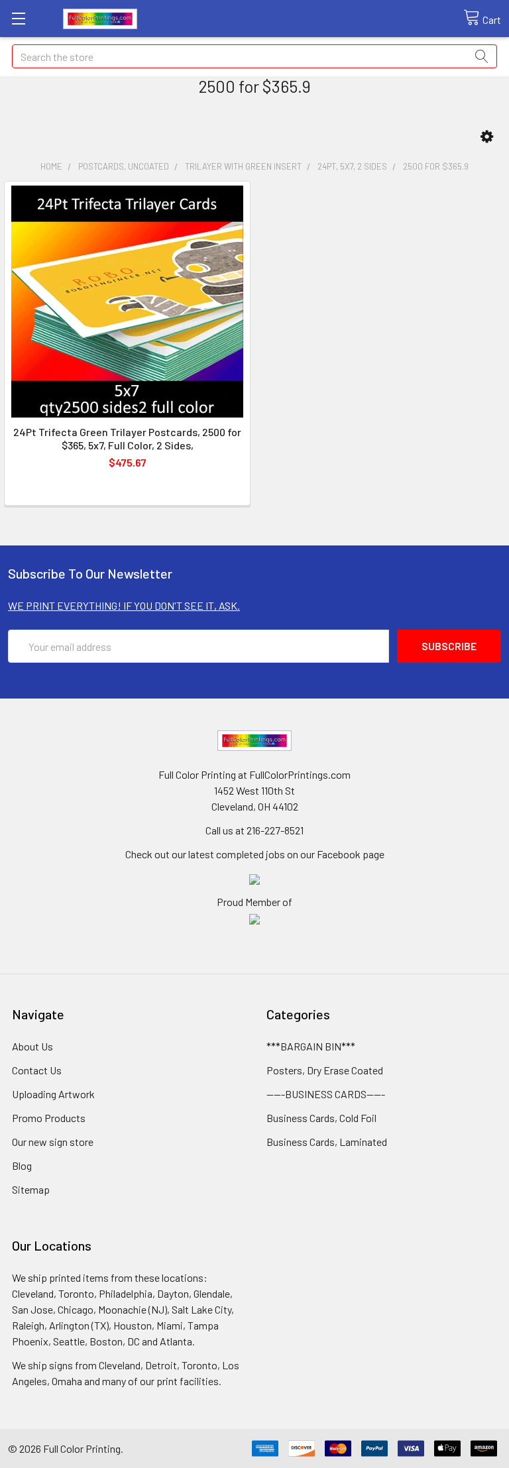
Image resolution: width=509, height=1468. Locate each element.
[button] (487, 136)
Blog (22, 1165)
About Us (32, 1046)
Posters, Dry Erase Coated (324, 1070)
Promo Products (48, 1117)
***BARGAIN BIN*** (310, 1046)
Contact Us (37, 1070)
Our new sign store (52, 1141)
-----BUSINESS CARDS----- (325, 1094)
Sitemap (31, 1189)
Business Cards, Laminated (326, 1141)
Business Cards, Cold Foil (321, 1117)
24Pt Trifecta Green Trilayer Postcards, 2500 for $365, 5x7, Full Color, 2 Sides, (127, 438)
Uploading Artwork (53, 1094)
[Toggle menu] (18, 18)
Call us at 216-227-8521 (254, 830)
